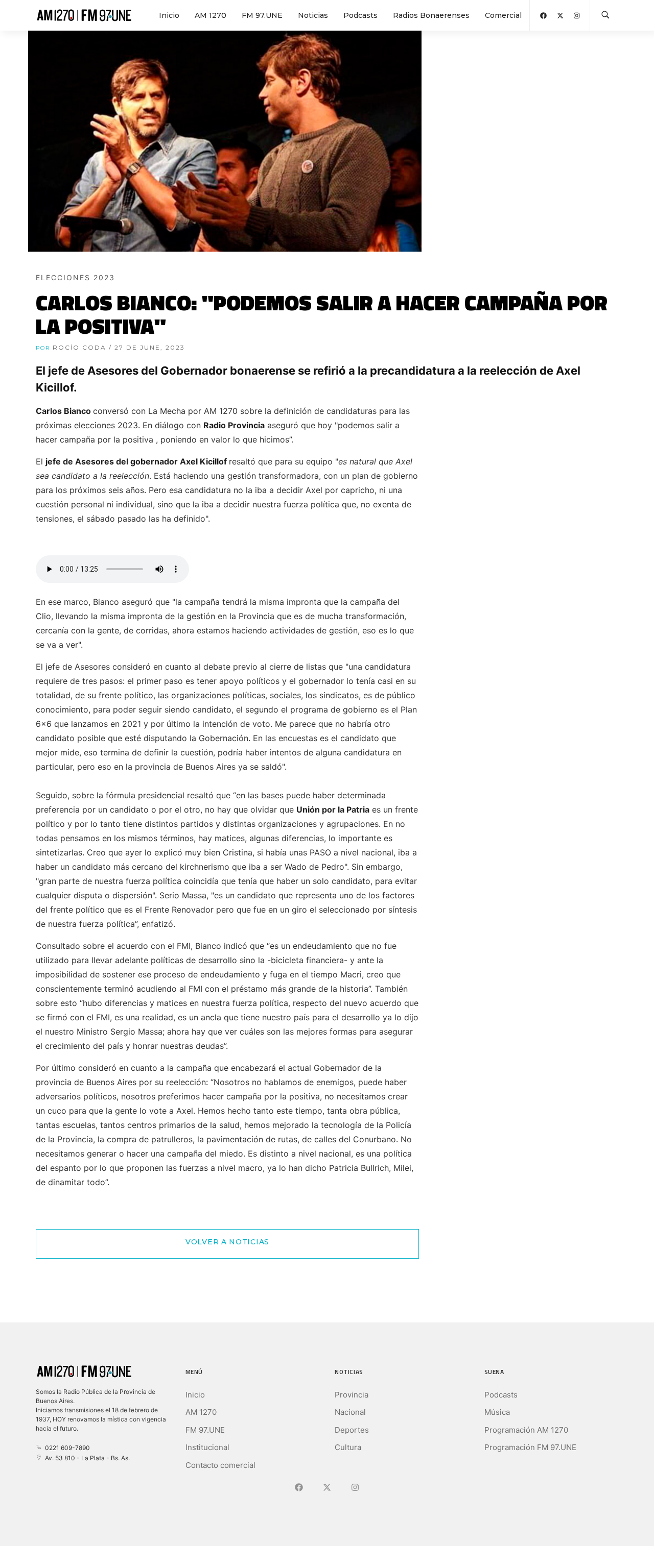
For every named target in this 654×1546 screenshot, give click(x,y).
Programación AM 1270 (526, 1430)
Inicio (169, 15)
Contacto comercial (220, 1465)
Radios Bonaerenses (431, 15)
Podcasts (360, 15)
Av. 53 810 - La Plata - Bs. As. (86, 1458)
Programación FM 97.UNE (530, 1447)
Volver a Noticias (227, 1241)
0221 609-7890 (66, 1448)
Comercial (503, 15)
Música (497, 1412)
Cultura (348, 1447)
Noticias (313, 15)
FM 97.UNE (262, 15)
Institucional (207, 1447)
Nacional (350, 1412)
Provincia (351, 1395)
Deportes (352, 1430)
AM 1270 (210, 15)
